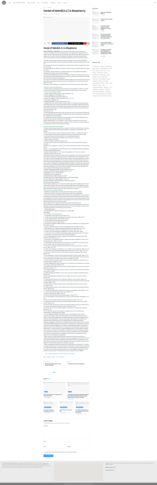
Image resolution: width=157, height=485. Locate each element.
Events (65, 2)
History (94, 72)
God (108, 70)
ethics (46, 391)
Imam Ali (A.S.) (96, 74)
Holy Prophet (99, 72)
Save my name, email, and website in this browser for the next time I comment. (61, 452)
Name (45, 441)
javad (46, 14)
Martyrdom (95, 81)
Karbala (108, 79)
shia (57, 356)
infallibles (95, 76)
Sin (93, 93)
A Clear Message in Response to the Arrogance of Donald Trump (106, 27)
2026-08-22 (103, 15)
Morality (59, 2)
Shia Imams (61, 356)
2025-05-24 (103, 31)
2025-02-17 (85, 413)
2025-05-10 (77, 398)
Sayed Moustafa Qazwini (97, 87)
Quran (111, 83)
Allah (94, 68)
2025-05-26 (103, 22)
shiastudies (108, 91)
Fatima (97, 70)
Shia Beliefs (52, 2)
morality (100, 81)
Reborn (99, 85)
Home (10, 2)
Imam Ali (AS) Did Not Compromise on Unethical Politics (53, 395)
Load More (103, 56)
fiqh (101, 70)
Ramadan (95, 85)
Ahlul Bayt (103, 66)
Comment (46, 425)
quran (38, 2)
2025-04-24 (53, 412)
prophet (106, 83)
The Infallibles (45, 2)
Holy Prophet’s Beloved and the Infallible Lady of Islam (59, 354)
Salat (104, 85)
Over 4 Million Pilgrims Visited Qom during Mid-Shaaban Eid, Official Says (81, 411)
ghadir (105, 70)
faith (94, 70)
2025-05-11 (53, 397)
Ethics (110, 68)
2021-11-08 (51, 14)
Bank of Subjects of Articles (19, 2)
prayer (102, 83)
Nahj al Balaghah (96, 83)
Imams (108, 74)
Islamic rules (95, 79)
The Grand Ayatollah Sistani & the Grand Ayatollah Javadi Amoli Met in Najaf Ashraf (106, 36)
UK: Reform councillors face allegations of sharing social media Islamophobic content (106, 51)
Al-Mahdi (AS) (108, 66)
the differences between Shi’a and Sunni (104, 93)
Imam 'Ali (105, 72)
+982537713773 (110, 467)
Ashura (97, 68)
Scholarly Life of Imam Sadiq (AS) (65, 410)
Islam (99, 76)
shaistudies (106, 87)
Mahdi (53, 356)
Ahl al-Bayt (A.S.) (96, 66)
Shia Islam (107, 89)
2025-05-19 (103, 39)
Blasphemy (48, 356)
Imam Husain (102, 74)
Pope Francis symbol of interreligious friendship (49, 410)
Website (69, 446)
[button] (154, 2)
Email (45, 446)
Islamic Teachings (31, 2)
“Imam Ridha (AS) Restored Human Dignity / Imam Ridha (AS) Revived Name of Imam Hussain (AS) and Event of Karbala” (78, 396)
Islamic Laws (104, 76)
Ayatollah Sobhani (104, 68)
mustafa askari (47, 397)
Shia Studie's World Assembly (98, 91)
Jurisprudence (102, 79)
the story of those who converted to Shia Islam (102, 95)
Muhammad (105, 81)
